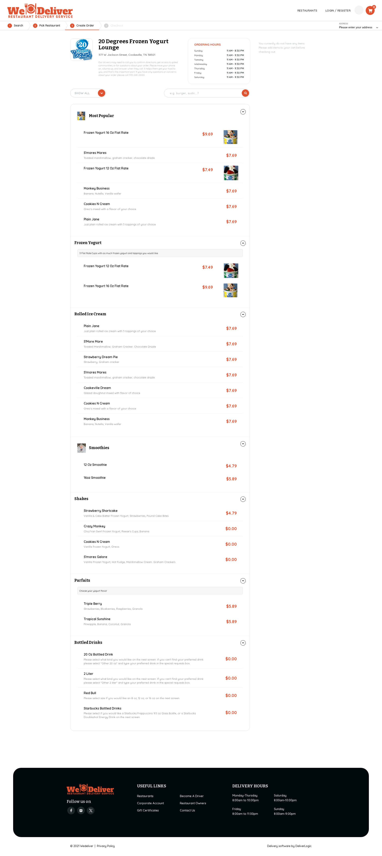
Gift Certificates (148, 810)
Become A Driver (192, 796)
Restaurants (145, 796)
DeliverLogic (303, 846)
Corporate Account (150, 803)
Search (16, 25)
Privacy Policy (106, 846)
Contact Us (187, 810)
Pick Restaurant (47, 25)
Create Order (83, 25)
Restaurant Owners (193, 803)
